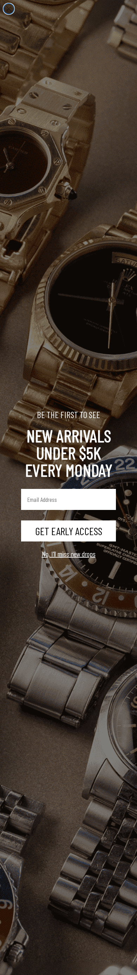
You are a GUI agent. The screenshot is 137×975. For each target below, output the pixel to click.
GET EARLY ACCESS (68, 531)
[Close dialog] (9, 9)
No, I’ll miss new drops (69, 554)
